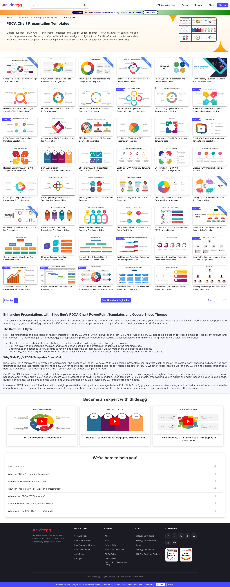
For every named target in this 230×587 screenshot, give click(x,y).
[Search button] (85, 5)
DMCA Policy (110, 554)
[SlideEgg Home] (51, 530)
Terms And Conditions (114, 549)
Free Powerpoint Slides (84, 545)
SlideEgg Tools (80, 536)
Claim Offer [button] (150, 12)
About (107, 536)
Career (139, 545)
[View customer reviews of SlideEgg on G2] (186, 555)
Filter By (8, 300)
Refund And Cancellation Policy (116, 563)
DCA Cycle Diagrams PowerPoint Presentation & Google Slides (56, 170)
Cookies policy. (148, 585)
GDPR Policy (110, 558)
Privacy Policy (111, 545)
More (211, 5)
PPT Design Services (165, 5)
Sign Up (222, 5)
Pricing (185, 5)
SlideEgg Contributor (145, 549)
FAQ (107, 540)
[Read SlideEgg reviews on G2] (171, 555)
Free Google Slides (82, 540)
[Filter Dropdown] (16, 300)
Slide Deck (79, 554)
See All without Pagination (115, 300)
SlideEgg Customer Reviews (148, 554)
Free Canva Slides (82, 549)
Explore (198, 5)
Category (78, 558)
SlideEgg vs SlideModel (146, 540)
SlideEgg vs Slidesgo (145, 536)
